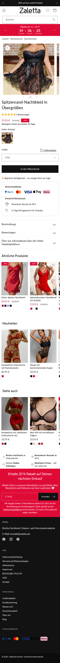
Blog (4, 619)
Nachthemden (30, 38)
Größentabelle (49, 150)
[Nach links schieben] (23, 97)
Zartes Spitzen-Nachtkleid (13, 297)
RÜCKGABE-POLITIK (12, 573)
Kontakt (5, 582)
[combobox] (30, 19)
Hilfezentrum (8, 565)
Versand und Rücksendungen (15, 561)
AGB (4, 577)
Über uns (6, 615)
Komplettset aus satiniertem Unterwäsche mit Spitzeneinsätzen (14, 434)
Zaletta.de (13, 657)
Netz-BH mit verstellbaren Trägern (42, 434)
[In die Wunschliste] (24, 265)
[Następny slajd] (54, 30)
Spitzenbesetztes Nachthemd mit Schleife (43, 299)
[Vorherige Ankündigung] (3, 3)
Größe (5, 149)
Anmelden (45, 497)
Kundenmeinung (9, 602)
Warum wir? (7, 606)
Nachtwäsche (16, 38)
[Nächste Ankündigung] (57, 3)
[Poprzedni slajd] (5, 30)
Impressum (7, 569)
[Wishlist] (47, 10)
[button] (4, 10)
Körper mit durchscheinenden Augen (41, 366)
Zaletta (5, 38)
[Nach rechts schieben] (36, 97)
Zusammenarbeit (9, 611)
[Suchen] (53, 19)
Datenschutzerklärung (12, 509)
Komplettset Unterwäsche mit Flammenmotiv (13, 366)
